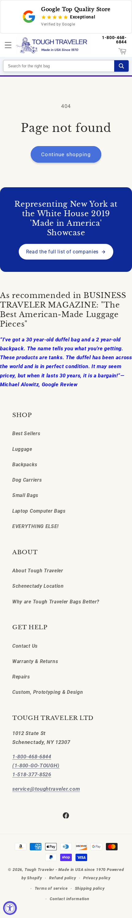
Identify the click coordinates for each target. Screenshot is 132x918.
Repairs (21, 677)
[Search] (121, 66)
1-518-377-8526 (31, 774)
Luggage (22, 449)
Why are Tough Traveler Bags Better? (55, 602)
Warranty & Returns (35, 661)
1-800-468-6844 (114, 39)
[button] (8, 45)
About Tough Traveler (37, 571)
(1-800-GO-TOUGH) (36, 765)
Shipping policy (90, 888)
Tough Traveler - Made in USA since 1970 (65, 869)
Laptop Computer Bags (39, 511)
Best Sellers (26, 433)
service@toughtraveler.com (46, 789)
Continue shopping (66, 154)
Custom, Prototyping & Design (47, 692)
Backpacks (24, 464)
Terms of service (51, 888)
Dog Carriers (27, 480)
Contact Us (25, 646)
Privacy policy (97, 878)
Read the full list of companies (62, 252)
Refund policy (62, 878)
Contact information (69, 898)
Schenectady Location (38, 586)
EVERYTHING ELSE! (35, 526)
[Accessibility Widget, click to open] (10, 908)
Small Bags (25, 495)
